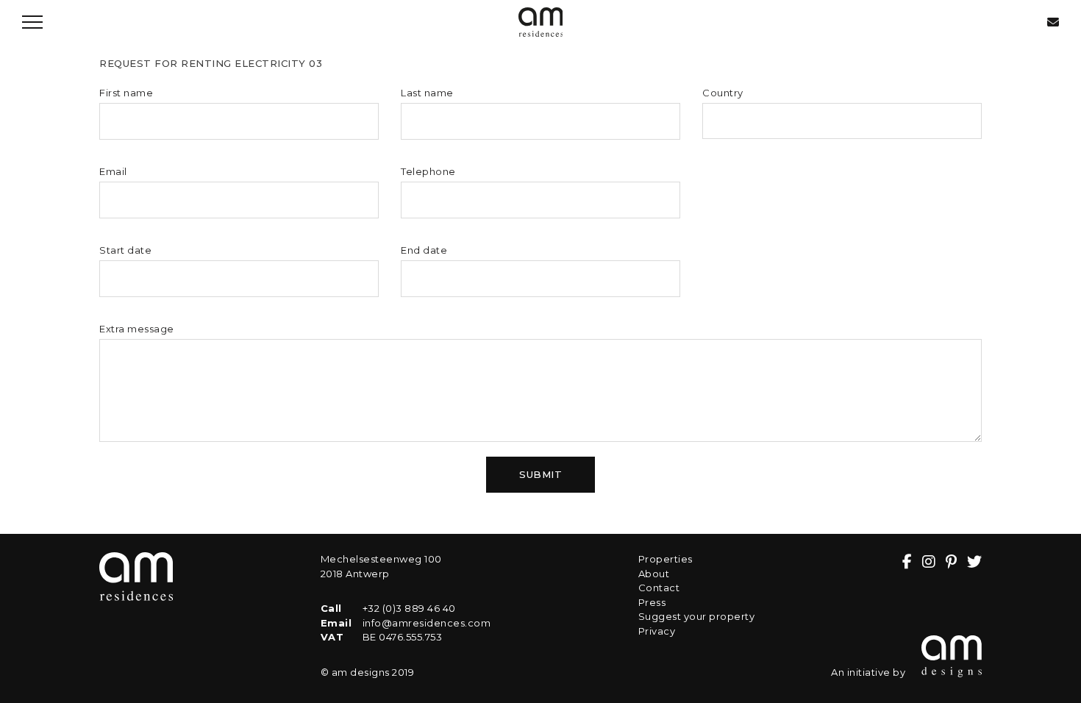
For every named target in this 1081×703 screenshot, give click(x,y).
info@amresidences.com (427, 623)
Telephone (428, 171)
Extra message (136, 329)
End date (424, 250)
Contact (659, 587)
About (654, 573)
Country (722, 93)
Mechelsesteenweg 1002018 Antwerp (381, 566)
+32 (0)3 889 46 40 (409, 608)
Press (652, 602)
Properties (665, 559)
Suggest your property (696, 616)
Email (113, 171)
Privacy (657, 631)
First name (126, 93)
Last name (427, 93)
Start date (125, 250)
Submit (540, 474)
